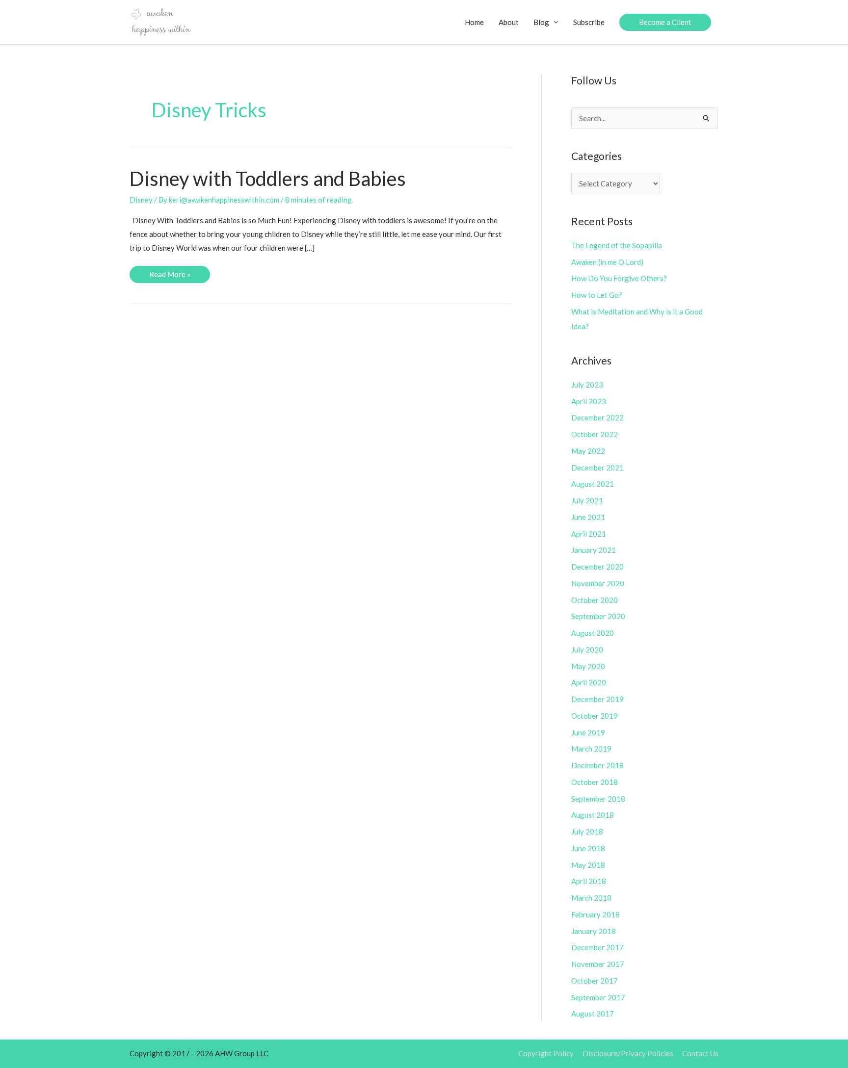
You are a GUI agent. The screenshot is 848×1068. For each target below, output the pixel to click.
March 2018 (591, 897)
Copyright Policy (546, 1053)
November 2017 (597, 964)
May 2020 (588, 666)
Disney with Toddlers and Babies (268, 178)
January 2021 (593, 550)
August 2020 (592, 632)
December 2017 (597, 947)
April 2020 (588, 682)
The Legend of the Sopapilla (616, 245)
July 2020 (587, 649)
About (509, 22)
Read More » (169, 276)
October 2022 (594, 434)
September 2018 (598, 798)
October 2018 (594, 782)
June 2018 (588, 848)
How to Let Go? (596, 294)
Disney (141, 199)
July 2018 (587, 831)
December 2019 (597, 699)
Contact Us (700, 1053)
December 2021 (597, 467)
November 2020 (597, 583)
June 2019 (588, 732)
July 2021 (587, 500)
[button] (665, 22)
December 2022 (597, 417)
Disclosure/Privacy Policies (628, 1053)
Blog (541, 22)
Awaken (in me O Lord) (607, 262)
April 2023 (588, 401)
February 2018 (595, 914)
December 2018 (597, 765)
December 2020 (597, 566)
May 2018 (588, 864)
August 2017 (592, 1013)
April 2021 (588, 533)
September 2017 (598, 997)
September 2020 (598, 616)
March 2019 (591, 748)
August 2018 (592, 814)
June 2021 (588, 517)
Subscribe (589, 22)
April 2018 (588, 881)
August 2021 (592, 483)
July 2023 (587, 384)
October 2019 (594, 715)
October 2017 (594, 980)
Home (474, 22)
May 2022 (588, 450)
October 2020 (594, 600)
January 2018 (593, 931)
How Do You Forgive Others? (619, 278)
